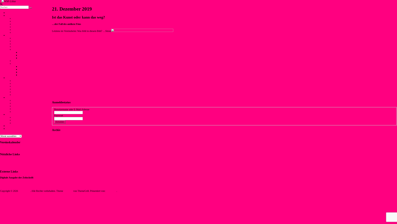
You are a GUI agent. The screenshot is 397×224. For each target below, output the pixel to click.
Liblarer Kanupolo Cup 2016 (33, 75)
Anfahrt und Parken (22, 123)
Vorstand (16, 18)
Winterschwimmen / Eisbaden (27, 86)
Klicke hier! (6, 148)
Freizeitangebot (19, 24)
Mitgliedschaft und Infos (24, 117)
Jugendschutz (12, 97)
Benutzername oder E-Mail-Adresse (71, 109)
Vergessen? (71, 121)
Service (11, 114)
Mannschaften (19, 41)
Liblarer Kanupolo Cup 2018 (33, 69)
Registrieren (84, 121)
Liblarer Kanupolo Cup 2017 (33, 72)
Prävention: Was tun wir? (24, 106)
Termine (16, 29)
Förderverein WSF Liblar (24, 120)
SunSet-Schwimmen (22, 83)
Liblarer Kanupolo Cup (23, 63)
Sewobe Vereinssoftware (12, 185)
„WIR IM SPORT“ (9, 180)
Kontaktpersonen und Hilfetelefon (29, 100)
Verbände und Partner (23, 32)
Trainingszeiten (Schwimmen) (27, 94)
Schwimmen (12, 77)
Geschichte (17, 21)
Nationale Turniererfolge (31, 52)
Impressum (5, 160)
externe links (18, 111)
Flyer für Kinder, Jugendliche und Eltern (32, 108)
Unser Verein (14, 15)
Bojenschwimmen (21, 80)
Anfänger (17, 60)
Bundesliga (24, 58)
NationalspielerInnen (22, 43)
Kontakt (11, 125)
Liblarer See (18, 27)
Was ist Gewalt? (20, 103)
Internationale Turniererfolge (33, 55)
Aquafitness (18, 92)
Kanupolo (12, 35)
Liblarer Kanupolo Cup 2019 (33, 66)
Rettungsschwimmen (22, 89)
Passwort (58, 115)
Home (9, 12)
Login (9, 128)
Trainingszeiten (19, 46)
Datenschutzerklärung (10, 165)
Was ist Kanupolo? (21, 38)
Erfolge (16, 49)
